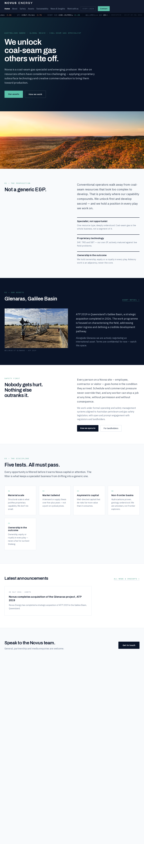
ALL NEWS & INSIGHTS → (127, 579)
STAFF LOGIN (88, 9)
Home (7, 8)
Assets (31, 8)
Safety (23, 8)
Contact (103, 8)
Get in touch (129, 645)
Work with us (72, 8)
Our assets (13, 94)
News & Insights (58, 8)
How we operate (87, 428)
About (14, 8)
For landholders (111, 428)
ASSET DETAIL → (131, 300)
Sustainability (42, 8)
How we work (35, 94)
